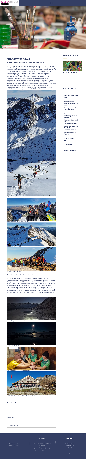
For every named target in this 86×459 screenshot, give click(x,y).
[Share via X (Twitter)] (11, 402)
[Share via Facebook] (7, 402)
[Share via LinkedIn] (15, 402)
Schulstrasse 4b (69, 443)
